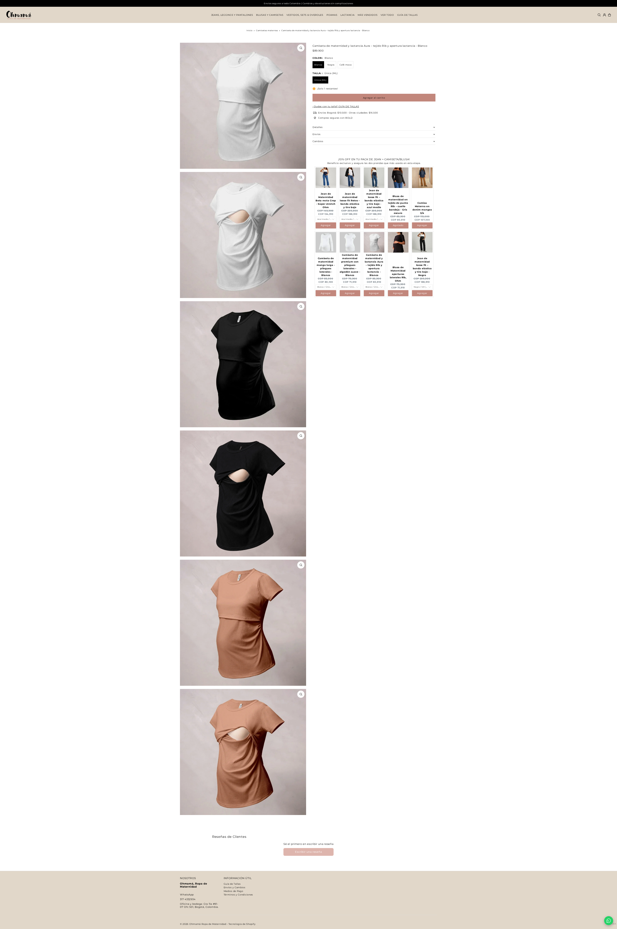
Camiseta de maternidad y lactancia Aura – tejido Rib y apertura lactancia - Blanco (374, 265)
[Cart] (609, 14)
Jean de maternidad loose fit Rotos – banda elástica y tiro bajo (350, 200)
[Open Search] (599, 14)
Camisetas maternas (267, 30)
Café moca (346, 64)
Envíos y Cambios (234, 887)
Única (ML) (320, 80)
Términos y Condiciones (238, 894)
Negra (331, 64)
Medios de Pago (233, 891)
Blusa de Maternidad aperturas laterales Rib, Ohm (398, 274)
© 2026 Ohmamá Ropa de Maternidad (203, 924)
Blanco (318, 64)
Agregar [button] (326, 225)
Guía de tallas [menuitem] (407, 15)
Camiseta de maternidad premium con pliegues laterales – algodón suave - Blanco (350, 265)
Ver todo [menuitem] (387, 15)
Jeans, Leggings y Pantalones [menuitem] (232, 15)
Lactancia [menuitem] (347, 15)
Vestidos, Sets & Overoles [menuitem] (304, 15)
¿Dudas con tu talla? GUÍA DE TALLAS (336, 106)
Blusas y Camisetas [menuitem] (269, 15)
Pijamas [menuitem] (331, 15)
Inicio (249, 30)
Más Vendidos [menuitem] (367, 15)
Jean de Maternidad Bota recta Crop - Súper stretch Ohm (326, 200)
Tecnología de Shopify (242, 924)
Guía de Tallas (232, 883)
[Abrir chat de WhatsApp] (608, 920)
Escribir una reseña (308, 851)
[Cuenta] (604, 14)
